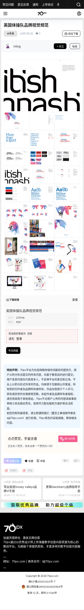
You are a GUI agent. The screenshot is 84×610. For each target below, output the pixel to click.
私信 (74, 46)
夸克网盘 (13, 350)
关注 (61, 46)
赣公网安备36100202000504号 (45, 586)
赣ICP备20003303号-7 (42, 581)
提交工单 (57, 413)
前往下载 (73, 33)
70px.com (52, 575)
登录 (19, 338)
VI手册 (10, 33)
